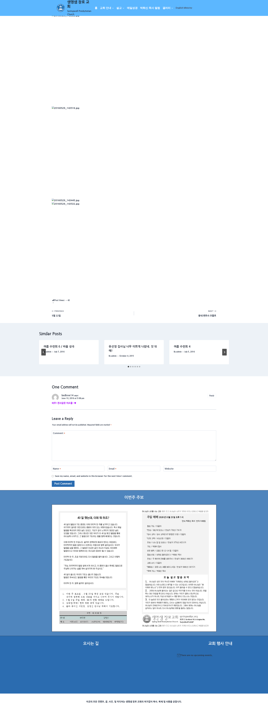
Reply (211, 396)
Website (169, 469)
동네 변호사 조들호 (207, 313)
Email (112, 469)
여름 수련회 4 (182, 346)
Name (57, 469)
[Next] (224, 352)
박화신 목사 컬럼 (150, 7)
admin (48, 352)
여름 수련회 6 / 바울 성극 (59, 346)
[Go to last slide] (43, 352)
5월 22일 (58, 313)
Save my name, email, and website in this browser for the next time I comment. (93, 476)
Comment (59, 433)
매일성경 (132, 7)
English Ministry (184, 8)
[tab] (128, 366)
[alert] (220, 655)
